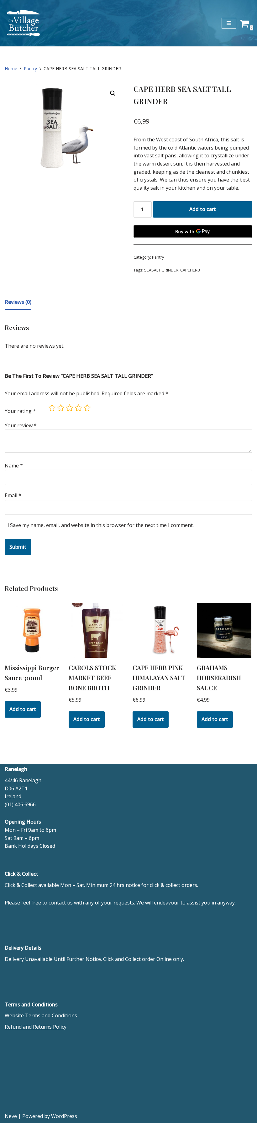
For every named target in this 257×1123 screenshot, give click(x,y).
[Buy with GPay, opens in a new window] (193, 231)
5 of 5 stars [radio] (87, 408)
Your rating (20, 411)
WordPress (64, 1116)
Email (13, 495)
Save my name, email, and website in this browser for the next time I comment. (102, 525)
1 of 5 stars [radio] (52, 408)
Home (11, 68)
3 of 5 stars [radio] (69, 408)
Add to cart (202, 209)
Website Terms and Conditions (41, 1015)
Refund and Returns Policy (35, 1026)
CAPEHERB (190, 270)
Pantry (30, 68)
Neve (11, 1116)
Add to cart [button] (22, 709)
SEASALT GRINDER (161, 270)
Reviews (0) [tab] (18, 301)
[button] (112, 93)
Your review (21, 425)
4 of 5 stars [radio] (78, 408)
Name (14, 465)
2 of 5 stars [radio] (61, 408)
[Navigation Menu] (229, 23)
